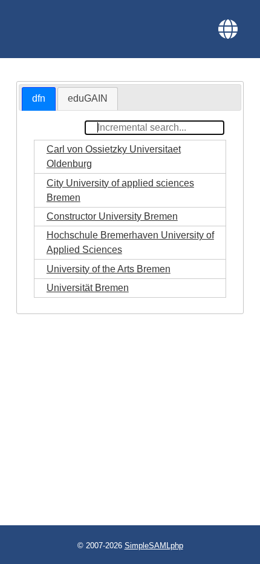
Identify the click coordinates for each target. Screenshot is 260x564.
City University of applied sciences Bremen (120, 190)
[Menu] (228, 29)
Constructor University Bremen (112, 216)
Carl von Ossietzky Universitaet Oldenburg (114, 156)
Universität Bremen (88, 288)
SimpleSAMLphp (154, 545)
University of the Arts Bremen (109, 269)
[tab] (39, 99)
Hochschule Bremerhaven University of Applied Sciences (130, 242)
